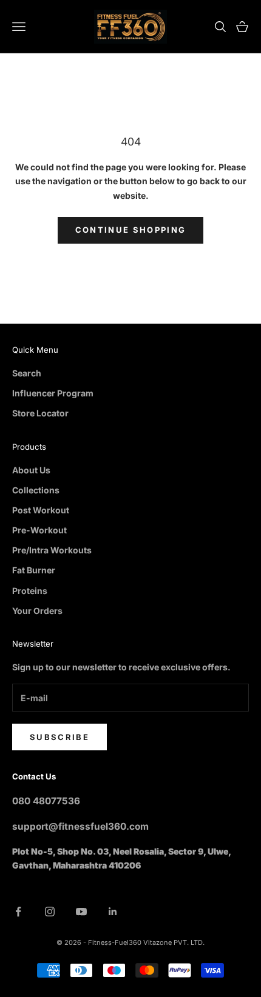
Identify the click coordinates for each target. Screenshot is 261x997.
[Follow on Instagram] (50, 911)
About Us (31, 470)
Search (26, 373)
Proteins (29, 590)
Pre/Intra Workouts (52, 550)
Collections (35, 490)
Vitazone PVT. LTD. (174, 942)
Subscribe (59, 737)
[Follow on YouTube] (81, 911)
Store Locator (40, 413)
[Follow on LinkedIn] (113, 911)
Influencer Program (52, 393)
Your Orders (37, 610)
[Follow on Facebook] (18, 911)
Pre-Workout (39, 530)
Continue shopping (130, 230)
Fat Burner (33, 570)
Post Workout (40, 510)
